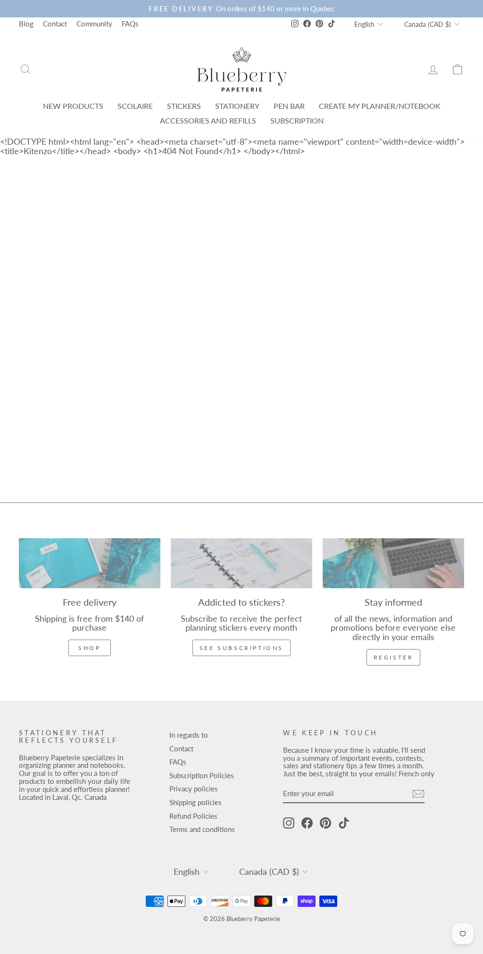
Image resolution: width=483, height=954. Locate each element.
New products (73, 105)
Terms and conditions (202, 829)
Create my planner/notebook (380, 105)
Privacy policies (193, 788)
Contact (55, 23)
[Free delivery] (89, 563)
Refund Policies (193, 816)
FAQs (130, 23)
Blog (26, 23)
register (394, 657)
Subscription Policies (201, 775)
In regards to (188, 735)
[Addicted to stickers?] (241, 563)
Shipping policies (195, 802)
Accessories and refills (208, 120)
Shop (89, 647)
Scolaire (135, 105)
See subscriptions (241, 647)
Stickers (184, 105)
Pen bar (289, 105)
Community (94, 23)
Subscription (297, 120)
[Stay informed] (393, 563)
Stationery (237, 105)
